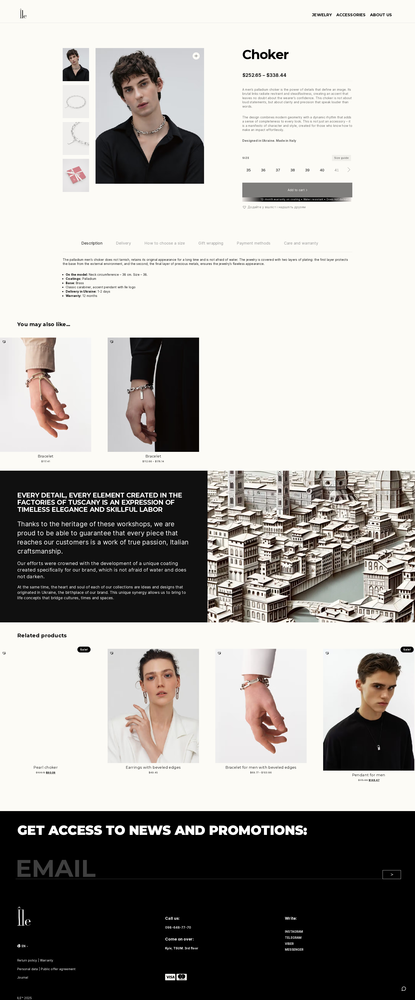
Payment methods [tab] (253, 243)
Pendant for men (368, 775)
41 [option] (337, 170)
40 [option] (322, 170)
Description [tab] (91, 243)
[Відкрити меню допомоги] (404, 989)
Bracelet (46, 456)
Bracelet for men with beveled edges (261, 767)
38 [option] (292, 170)
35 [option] (248, 170)
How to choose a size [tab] (164, 243)
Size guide (341, 157)
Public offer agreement (58, 969)
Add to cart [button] (116, 775)
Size (245, 157)
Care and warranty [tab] (301, 243)
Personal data (27, 969)
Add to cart (296, 190)
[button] (196, 56)
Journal (22, 977)
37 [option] (278, 170)
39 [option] (307, 170)
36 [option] (263, 170)
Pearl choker (46, 767)
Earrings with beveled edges (153, 767)
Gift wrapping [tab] (210, 243)
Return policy (27, 960)
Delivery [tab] (123, 243)
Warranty (46, 960)
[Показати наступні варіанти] (347, 169)
